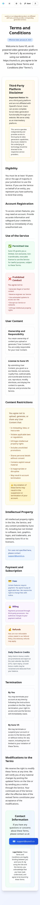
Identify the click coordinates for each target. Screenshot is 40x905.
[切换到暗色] (20, 3)
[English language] (16, 3)
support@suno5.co (16, 556)
